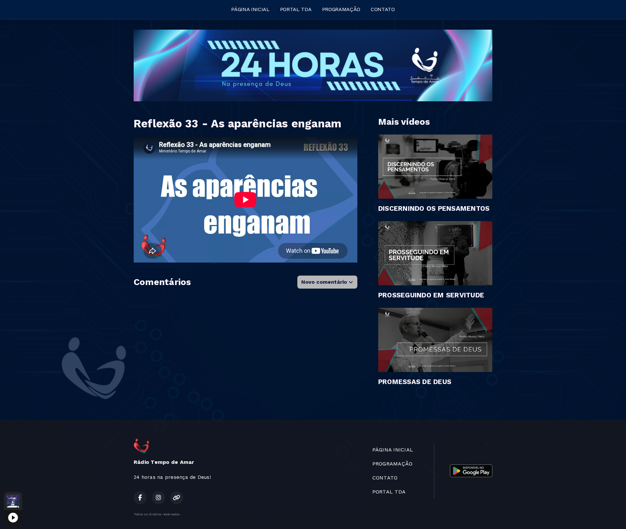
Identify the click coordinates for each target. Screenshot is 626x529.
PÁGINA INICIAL (250, 9)
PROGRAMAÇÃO (341, 9)
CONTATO (383, 9)
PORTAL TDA (296, 9)
